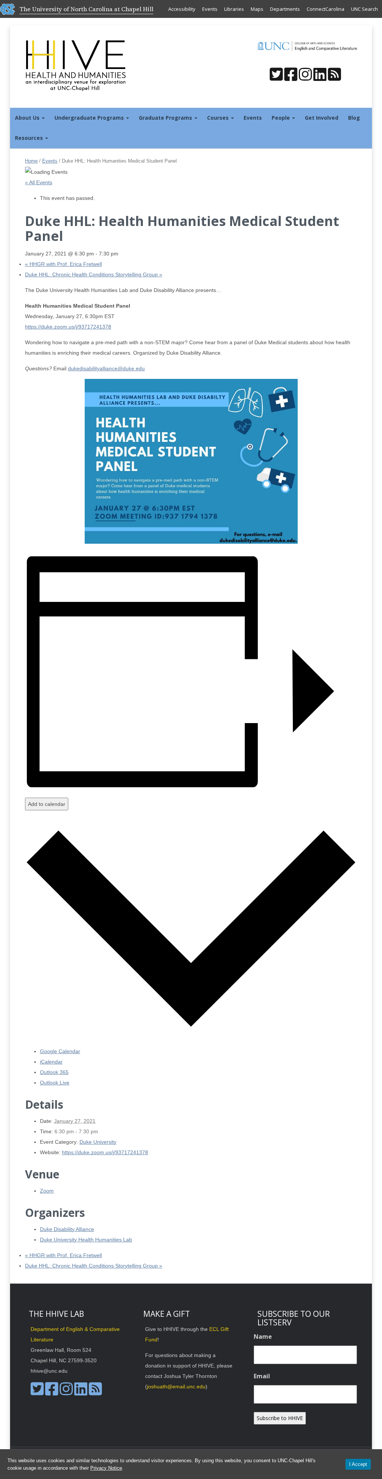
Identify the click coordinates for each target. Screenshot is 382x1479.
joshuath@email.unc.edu (176, 1386)
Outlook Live (54, 1083)
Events (209, 9)
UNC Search (364, 9)
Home (31, 161)
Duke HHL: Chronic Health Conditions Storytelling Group (93, 274)
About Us (28, 117)
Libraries (234, 9)
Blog (354, 117)
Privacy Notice (106, 1468)
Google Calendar (60, 1051)
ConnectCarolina (325, 9)
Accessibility (181, 9)
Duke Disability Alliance (67, 1229)
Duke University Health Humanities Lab (86, 1240)
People (281, 117)
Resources (29, 137)
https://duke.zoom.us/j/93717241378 (68, 327)
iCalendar (51, 1062)
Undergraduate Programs (89, 117)
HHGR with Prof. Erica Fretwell (63, 264)
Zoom (47, 1191)
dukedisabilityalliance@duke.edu (106, 368)
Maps (257, 9)
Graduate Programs (166, 117)
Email (262, 1376)
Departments (285, 9)
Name (263, 1336)
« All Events (38, 182)
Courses (218, 117)
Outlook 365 (54, 1072)
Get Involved (321, 117)
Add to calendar (46, 804)
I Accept (358, 1464)
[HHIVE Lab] (76, 65)
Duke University (97, 1142)
